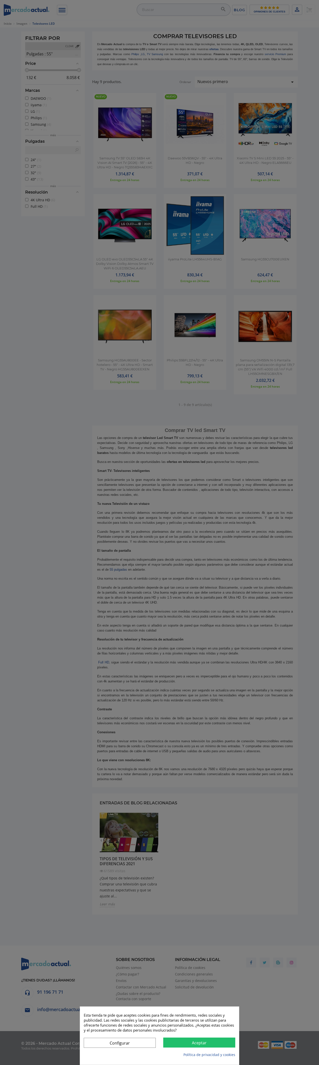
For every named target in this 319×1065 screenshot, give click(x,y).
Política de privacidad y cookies (209, 1054)
